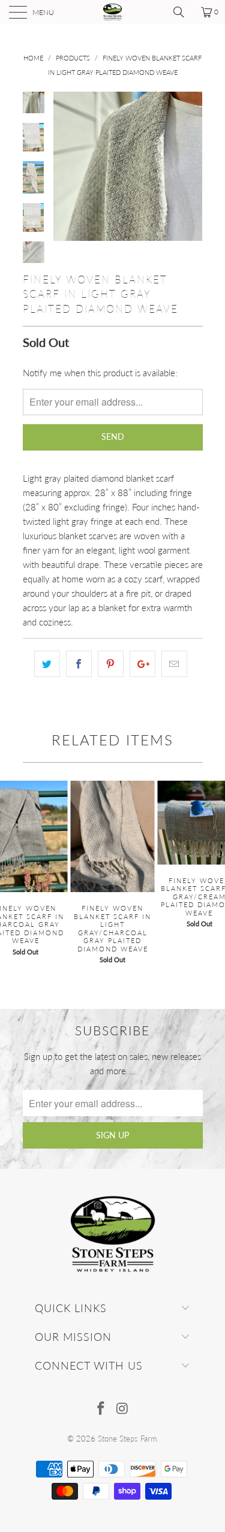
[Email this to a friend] (174, 664)
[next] (191, 166)
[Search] (183, 12)
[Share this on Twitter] (47, 664)
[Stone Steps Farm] (112, 12)
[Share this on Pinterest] (111, 664)
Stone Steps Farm (127, 1438)
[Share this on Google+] (142, 664)
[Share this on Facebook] (79, 664)
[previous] (65, 166)
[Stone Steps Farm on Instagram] (123, 1409)
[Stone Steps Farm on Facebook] (101, 1409)
